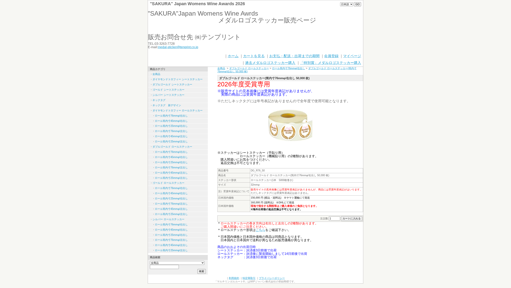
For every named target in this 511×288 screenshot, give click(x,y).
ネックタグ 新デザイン (167, 105)
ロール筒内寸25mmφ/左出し (171, 141)
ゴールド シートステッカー (168, 89)
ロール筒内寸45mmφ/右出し (171, 120)
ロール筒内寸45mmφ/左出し (171, 136)
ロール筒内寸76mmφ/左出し (171, 131)
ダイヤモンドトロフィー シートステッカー (178, 79)
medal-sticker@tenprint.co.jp (178, 47)
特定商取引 (249, 278)
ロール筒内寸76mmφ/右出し (171, 115)
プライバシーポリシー (272, 278)
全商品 (156, 74)
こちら (260, 230)
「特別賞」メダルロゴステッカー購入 (330, 63)
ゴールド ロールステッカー (168, 182)
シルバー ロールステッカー (168, 219)
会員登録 (331, 56)
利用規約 (234, 278)
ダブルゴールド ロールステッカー (172, 146)
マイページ (352, 56)
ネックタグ (159, 100)
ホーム (233, 56)
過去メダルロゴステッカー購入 (270, 63)
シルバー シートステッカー (168, 94)
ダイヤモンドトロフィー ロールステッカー (178, 110)
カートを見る (254, 56)
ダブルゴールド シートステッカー (172, 84)
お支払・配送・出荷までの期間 (294, 56)
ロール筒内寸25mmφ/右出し (171, 125)
